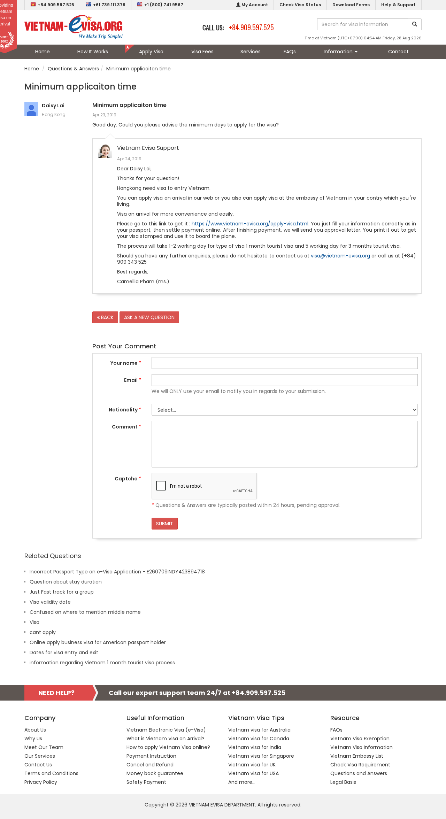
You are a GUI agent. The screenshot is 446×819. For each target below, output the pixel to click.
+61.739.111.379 (109, 5)
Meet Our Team (43, 747)
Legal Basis (343, 782)
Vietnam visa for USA (253, 773)
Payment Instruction (151, 755)
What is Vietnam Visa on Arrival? (165, 738)
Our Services (39, 755)
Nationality (125, 409)
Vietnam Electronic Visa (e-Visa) (166, 729)
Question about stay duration (66, 581)
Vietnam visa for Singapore (261, 755)
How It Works (92, 51)
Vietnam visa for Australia (259, 729)
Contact (398, 51)
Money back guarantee (154, 773)
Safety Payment (146, 782)
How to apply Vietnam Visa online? (168, 747)
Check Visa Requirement (360, 764)
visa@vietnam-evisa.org (340, 255)
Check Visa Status (300, 5)
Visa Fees (202, 51)
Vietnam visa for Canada (258, 738)
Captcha (128, 478)
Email (132, 380)
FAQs (290, 51)
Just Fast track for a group (62, 591)
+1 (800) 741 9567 (163, 5)
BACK (107, 317)
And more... (241, 782)
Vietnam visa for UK (252, 764)
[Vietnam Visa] (73, 26)
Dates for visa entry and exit (64, 652)
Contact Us (38, 764)
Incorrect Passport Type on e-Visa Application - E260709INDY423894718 (117, 571)
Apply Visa (151, 51)
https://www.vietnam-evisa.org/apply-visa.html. (250, 223)
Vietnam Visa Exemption (360, 738)
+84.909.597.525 (56, 5)
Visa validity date (50, 601)
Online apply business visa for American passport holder (98, 642)
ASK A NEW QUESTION (149, 317)
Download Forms (351, 5)
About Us (35, 729)
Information (339, 51)
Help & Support (398, 5)
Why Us (33, 738)
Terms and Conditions (51, 773)
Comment (126, 426)
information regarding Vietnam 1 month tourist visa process (102, 662)
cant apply (43, 632)
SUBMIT (164, 523)
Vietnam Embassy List (356, 755)
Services (250, 51)
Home (42, 51)
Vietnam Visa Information (361, 747)
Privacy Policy (40, 782)
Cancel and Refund (150, 764)
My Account (254, 5)
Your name (125, 363)
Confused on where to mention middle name (85, 612)
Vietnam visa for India (254, 747)
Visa (34, 622)
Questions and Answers (358, 773)
